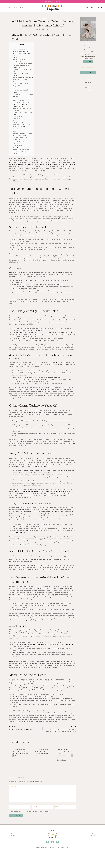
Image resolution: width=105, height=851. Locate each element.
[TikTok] (52, 842)
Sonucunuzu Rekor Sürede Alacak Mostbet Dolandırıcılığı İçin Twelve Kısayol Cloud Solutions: (61, 729)
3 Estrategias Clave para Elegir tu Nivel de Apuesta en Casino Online (20, 752)
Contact (21, 7)
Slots (14, 131)
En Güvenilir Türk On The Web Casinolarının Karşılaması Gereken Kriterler (22, 104)
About (94, 833)
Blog (15, 7)
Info (94, 831)
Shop (10, 7)
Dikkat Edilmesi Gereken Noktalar (22, 133)
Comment (13, 786)
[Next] (72, 755)
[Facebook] (57, 842)
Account (87, 7)
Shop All (12, 833)
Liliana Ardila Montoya (42, 29)
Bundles (12, 835)
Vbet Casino (16, 119)
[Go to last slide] (13, 755)
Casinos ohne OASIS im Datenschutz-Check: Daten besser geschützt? (42, 752)
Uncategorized (42, 18)
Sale (10, 838)
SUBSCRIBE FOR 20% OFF (52, 1)
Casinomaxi (16, 57)
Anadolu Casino (17, 88)
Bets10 (15, 98)
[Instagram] (47, 842)
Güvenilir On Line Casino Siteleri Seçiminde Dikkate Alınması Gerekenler (22, 65)
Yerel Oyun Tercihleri (19, 116)
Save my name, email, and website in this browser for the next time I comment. (30, 811)
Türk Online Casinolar (19, 100)
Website (57, 807)
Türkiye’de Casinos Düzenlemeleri (23, 78)
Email (35, 807)
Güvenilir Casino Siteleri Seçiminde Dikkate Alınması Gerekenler (21, 137)
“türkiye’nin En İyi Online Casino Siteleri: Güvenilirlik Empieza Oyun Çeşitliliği (23, 127)
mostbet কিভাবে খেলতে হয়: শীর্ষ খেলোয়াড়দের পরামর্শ (20, 728)
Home (5, 7)
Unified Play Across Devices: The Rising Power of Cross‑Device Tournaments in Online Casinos (63, 754)
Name (12, 807)
